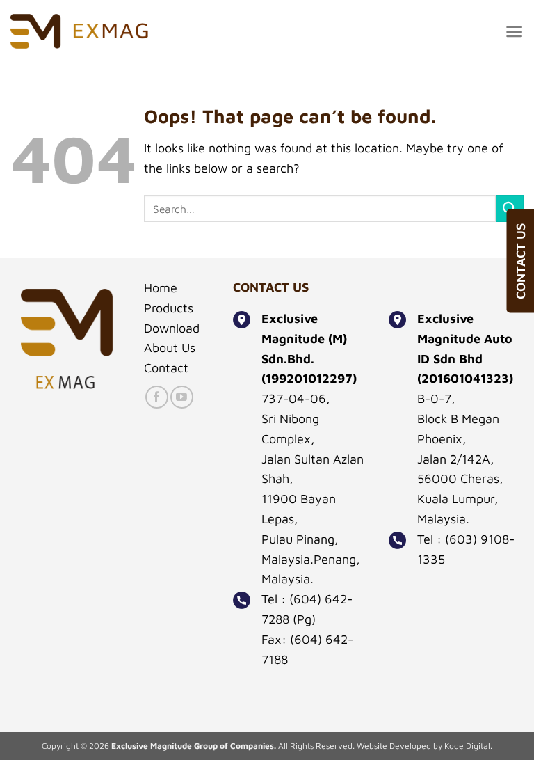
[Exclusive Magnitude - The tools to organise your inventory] (79, 31)
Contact (166, 368)
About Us (169, 347)
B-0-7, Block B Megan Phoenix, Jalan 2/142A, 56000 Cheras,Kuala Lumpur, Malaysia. (460, 458)
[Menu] (514, 31)
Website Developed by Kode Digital (423, 746)
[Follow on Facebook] (156, 397)
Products (168, 308)
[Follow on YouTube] (181, 397)
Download (172, 328)
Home (160, 287)
